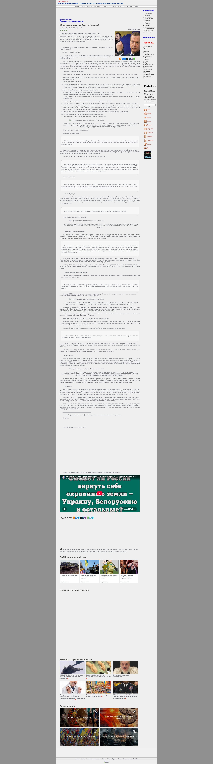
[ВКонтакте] (123, 59)
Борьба (75, 551)
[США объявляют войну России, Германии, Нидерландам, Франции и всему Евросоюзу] (125, 687)
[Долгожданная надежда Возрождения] (125, 667)
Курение (147, 63)
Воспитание (148, 17)
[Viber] (132, 59)
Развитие (147, 25)
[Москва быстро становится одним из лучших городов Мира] (98, 687)
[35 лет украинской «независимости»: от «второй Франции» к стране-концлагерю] (79, 737)
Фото (148, 148)
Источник (66, 418)
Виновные (149, 32)
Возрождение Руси (85, 551)
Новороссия (96, 6)
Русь (116, 551)
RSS (148, 109)
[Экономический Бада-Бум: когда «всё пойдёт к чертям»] (119, 717)
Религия (148, 71)
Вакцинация (148, 58)
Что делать (123, 551)
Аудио (149, 117)
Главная (77, 6)
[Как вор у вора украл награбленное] (79, 717)
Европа (114, 6)
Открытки (150, 129)
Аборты (147, 53)
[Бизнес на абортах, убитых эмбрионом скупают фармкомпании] (98, 667)
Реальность (110, 551)
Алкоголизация (149, 54)
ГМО (146, 61)
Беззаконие (148, 56)
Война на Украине (82, 549)
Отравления (149, 68)
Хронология (148, 15)
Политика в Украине (125, 549)
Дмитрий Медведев (110, 549)
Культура (147, 20)
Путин (119, 6)
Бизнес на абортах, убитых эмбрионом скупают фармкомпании (98, 675)
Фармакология (150, 74)
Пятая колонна (127, 6)
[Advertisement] (90, 13)
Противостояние (99, 551)
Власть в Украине (69, 549)
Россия (83, 6)
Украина (89, 6)
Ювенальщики (150, 78)
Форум (149, 144)
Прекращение (150, 28)
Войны (147, 59)
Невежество (148, 66)
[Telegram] (90, 518)
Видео (149, 121)
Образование (149, 18)
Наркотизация (149, 64)
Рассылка (150, 140)
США (108, 6)
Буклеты (149, 136)
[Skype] (92, 518)
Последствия (149, 30)
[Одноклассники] (120, 59)
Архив (149, 113)
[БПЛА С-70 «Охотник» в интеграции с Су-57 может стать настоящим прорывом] (72, 667)
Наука (146, 22)
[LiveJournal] (130, 59)
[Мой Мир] (125, 59)
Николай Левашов (149, 37)
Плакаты (150, 132)
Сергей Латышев (65, 27)
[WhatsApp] (134, 59)
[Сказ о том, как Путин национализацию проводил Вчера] (119, 737)
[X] (127, 59)
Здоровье (148, 23)
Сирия (104, 6)
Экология (148, 76)
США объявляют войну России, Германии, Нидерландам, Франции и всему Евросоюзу (125, 696)
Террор (148, 73)
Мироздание (148, 13)
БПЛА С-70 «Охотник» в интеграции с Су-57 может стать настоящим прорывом (72, 676)
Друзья (149, 125)
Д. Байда (135, 6)
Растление (148, 69)
